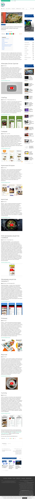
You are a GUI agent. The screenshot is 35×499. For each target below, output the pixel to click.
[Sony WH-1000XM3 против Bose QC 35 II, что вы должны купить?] (26, 140)
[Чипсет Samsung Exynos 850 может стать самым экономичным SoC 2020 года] (26, 77)
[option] (29, 25)
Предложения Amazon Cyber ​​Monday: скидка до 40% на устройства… (29, 129)
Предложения (29, 20)
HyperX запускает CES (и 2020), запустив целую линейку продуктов (29, 122)
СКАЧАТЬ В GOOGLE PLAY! (5, 80)
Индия (26, 55)
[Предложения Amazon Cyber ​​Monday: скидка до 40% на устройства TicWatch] (26, 128)
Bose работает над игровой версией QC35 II (31, 147)
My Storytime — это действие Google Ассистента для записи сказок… (29, 135)
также (12, 432)
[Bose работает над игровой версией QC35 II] (26, 147)
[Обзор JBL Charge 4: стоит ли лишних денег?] (26, 84)
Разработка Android (28, 57)
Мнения (26, 59)
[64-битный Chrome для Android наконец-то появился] (26, 97)
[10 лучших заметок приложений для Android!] (26, 152)
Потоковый (26, 53)
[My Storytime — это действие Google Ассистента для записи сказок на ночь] (26, 134)
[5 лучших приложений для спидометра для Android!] (26, 110)
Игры (4, 8)
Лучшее (13, 8)
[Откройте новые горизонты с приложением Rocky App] (12, 463)
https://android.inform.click (30, 482)
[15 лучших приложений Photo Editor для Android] (18, 463)
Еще (23, 8)
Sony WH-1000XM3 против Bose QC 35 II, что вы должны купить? (29, 141)
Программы (3, 24)
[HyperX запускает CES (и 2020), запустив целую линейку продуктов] (26, 121)
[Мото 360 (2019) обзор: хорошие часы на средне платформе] (26, 158)
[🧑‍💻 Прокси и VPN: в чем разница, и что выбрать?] (5, 463)
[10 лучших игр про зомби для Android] (26, 116)
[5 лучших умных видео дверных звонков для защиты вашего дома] (26, 103)
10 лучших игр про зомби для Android (31, 116)
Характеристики (27, 44)
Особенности (18, 8)
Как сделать (8, 8)
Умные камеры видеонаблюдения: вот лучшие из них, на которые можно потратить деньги (17, 452)
